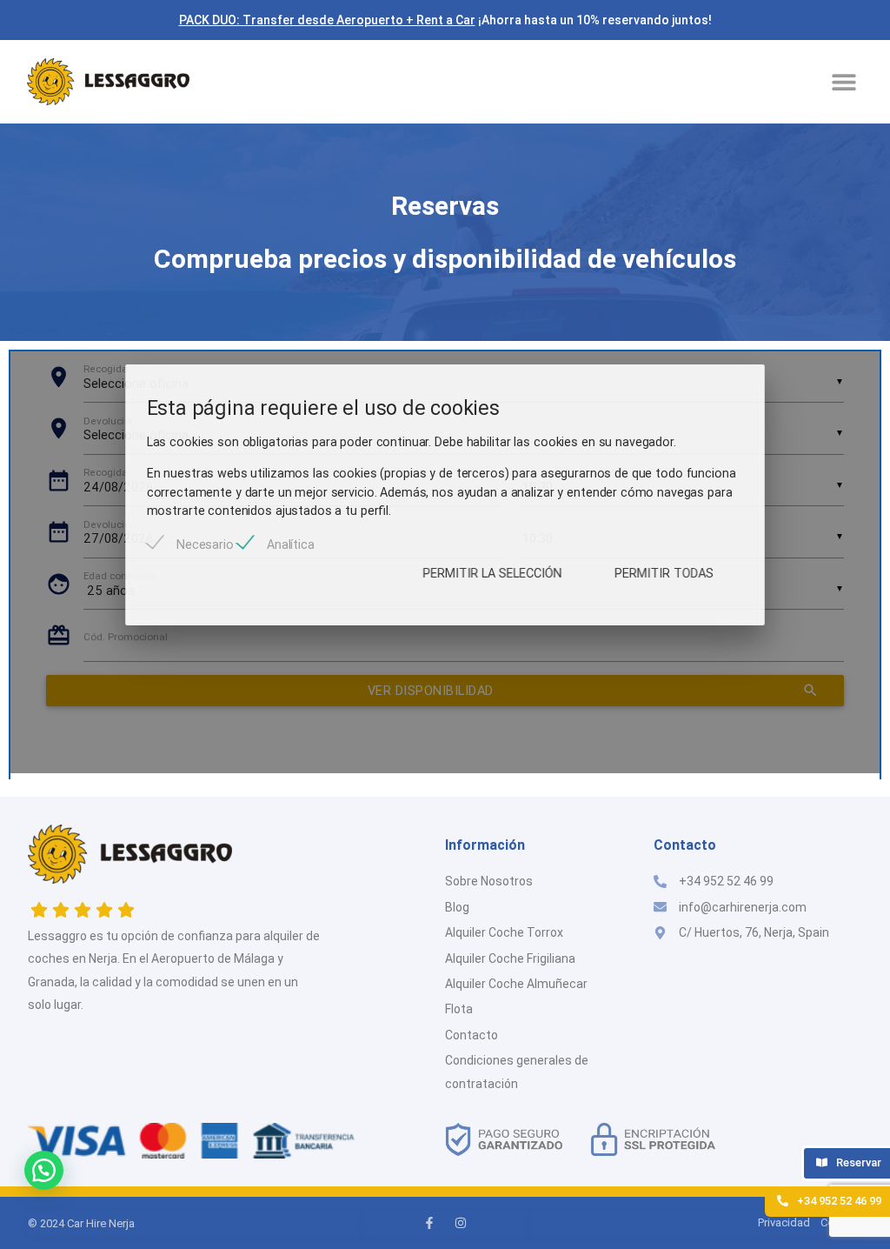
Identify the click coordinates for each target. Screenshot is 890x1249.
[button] (843, 81)
